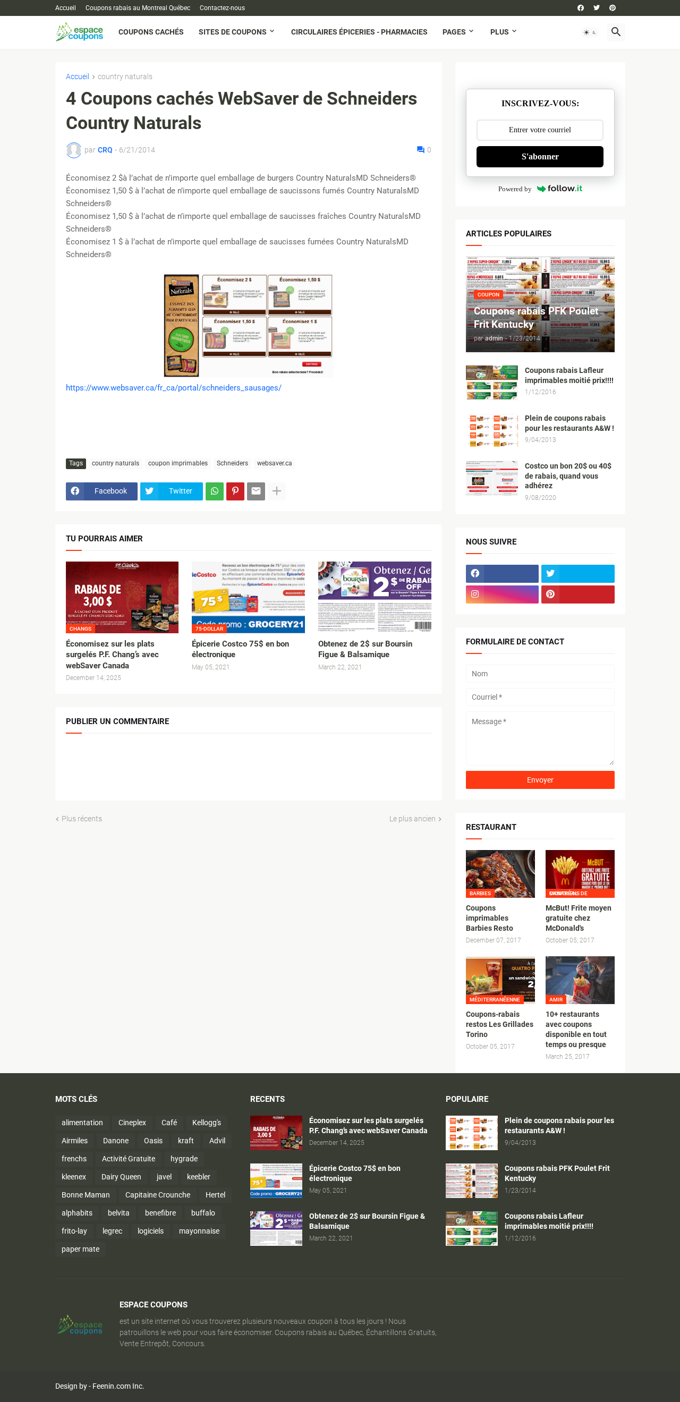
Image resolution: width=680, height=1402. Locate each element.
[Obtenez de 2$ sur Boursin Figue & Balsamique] (374, 597)
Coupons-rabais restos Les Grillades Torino (499, 1024)
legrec (112, 1231)
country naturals (125, 77)
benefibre (160, 1213)
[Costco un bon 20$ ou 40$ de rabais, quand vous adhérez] (492, 478)
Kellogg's (206, 1122)
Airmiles (75, 1140)
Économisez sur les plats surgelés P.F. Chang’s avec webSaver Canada (112, 654)
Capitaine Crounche (157, 1195)
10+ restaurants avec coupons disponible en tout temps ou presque (576, 1029)
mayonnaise (199, 1231)
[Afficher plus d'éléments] (277, 491)
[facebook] (580, 8)
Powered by (515, 189)
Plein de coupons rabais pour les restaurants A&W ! (569, 423)
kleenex (74, 1176)
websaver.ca (274, 463)
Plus (499, 32)
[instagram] (502, 594)
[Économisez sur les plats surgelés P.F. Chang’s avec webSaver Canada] (276, 1133)
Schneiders (232, 463)
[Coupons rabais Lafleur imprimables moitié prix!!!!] (492, 383)
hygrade (184, 1158)
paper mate (80, 1249)
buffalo (203, 1213)
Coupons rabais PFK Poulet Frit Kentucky (557, 1173)
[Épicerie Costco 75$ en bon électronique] (276, 1180)
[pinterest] (612, 8)
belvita (119, 1213)
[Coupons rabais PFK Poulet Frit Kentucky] (472, 1180)
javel (164, 1176)
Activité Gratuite (128, 1158)
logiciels (151, 1231)
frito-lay (74, 1231)
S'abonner (540, 156)
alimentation (82, 1122)
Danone (116, 1140)
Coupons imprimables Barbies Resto (489, 918)
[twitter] (596, 8)
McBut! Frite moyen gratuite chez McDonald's (578, 918)
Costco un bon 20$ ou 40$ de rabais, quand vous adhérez (568, 476)
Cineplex (132, 1122)
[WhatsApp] (215, 491)
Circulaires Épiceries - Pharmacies (359, 32)
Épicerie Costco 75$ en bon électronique (240, 649)
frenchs (74, 1158)
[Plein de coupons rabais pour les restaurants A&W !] (492, 430)
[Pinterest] (235, 491)
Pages (454, 32)
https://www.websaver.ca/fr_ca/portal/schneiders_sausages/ (174, 388)
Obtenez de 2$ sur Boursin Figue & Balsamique (365, 649)
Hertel (215, 1195)
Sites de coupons (233, 32)
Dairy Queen (121, 1176)
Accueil (65, 8)
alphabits (77, 1213)
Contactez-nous (222, 8)
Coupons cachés (151, 32)
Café (169, 1122)
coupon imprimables (178, 463)
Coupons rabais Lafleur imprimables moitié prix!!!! (569, 375)
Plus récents (82, 818)
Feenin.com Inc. (118, 1386)
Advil (217, 1140)
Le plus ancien (412, 818)
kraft (186, 1140)
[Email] (256, 491)
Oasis (153, 1140)
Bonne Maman (86, 1195)
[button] (590, 32)
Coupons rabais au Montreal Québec (138, 8)
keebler (198, 1176)
